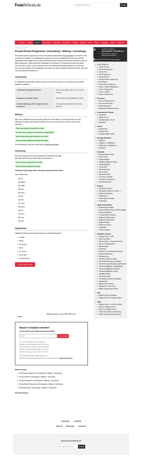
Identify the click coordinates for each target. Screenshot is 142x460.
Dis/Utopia (102, 249)
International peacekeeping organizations (112, 264)
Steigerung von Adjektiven (107, 145)
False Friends (103, 157)
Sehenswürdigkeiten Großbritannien (111, 266)
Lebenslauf (102, 227)
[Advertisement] (71, 24)
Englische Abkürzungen (107, 217)
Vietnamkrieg (103, 281)
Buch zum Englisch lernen (108, 309)
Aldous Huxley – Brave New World (110, 241)
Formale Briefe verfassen (107, 215)
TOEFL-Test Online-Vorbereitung (110, 312)
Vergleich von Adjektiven (107, 143)
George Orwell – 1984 (106, 236)
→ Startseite (77, 421)
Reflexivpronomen (105, 106)
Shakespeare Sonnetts (106, 198)
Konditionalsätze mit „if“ (107, 120)
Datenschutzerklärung (65, 358)
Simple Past (103, 72)
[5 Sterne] (30, 307)
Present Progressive (106, 69)
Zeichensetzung (104, 169)
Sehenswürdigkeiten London (108, 271)
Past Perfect (103, 82)
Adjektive (102, 140)
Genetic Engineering (105, 254)
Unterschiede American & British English (112, 210)
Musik (96, 42)
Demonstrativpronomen (107, 101)
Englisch (37, 42)
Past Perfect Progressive (107, 84)
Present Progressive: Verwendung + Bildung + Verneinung (39, 380)
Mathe (30, 42)
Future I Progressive (106, 89)
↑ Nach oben (65, 421)
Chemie (83, 42)
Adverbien (102, 148)
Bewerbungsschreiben (106, 207)
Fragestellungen (104, 159)
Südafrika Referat (105, 274)
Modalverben (103, 129)
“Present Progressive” (51, 144)
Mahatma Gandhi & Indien (107, 259)
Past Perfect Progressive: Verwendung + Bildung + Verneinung (40, 373)
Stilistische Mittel (104, 174)
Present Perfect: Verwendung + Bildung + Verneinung (37, 377)
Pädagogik (104, 42)
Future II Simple (104, 92)
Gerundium (102, 115)
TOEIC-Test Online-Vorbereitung (110, 314)
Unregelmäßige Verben (106, 134)
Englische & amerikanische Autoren (111, 251)
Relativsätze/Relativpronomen (109, 108)
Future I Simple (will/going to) (108, 87)
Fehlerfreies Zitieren (105, 188)
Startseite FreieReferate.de (17, 43)
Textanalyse (103, 201)
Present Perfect (68, 56)
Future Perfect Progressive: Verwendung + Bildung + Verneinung (41, 384)
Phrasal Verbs (103, 131)
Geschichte (66, 42)
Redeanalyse (103, 196)
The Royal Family (105, 276)
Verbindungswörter (105, 182)
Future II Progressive (106, 94)
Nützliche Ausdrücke (106, 193)
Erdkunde (56, 42)
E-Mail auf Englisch (105, 212)
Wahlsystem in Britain (106, 284)
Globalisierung (103, 256)
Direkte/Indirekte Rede (106, 154)
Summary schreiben (106, 177)
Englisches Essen (105, 225)
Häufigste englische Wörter (108, 162)
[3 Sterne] (30, 291)
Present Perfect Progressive (108, 79)
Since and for (103, 172)
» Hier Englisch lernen (25, 264)
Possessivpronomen (106, 103)
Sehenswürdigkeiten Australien (109, 269)
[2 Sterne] (61, 275)
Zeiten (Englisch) (103, 64)
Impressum (82, 426)
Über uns (59, 426)
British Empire (103, 246)
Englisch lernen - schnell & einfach (110, 304)
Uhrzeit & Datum (104, 230)
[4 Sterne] (61, 291)
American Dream (104, 239)
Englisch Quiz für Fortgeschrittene (110, 298)
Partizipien (102, 122)
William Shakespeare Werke (108, 289)
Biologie (75, 42)
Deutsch (22, 42)
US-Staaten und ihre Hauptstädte (110, 279)
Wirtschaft (120, 42)
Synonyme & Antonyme (107, 179)
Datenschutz (70, 426)
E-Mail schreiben (115, 59)
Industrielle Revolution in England (110, 261)
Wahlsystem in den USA (107, 286)
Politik (112, 42)
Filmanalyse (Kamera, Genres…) (110, 191)
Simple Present (104, 67)
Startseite (18, 48)
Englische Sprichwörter (106, 220)
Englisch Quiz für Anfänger (108, 295)
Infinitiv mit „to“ (104, 117)
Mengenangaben (104, 164)
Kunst (90, 42)
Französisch (47, 42)
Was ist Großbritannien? (107, 244)
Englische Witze (104, 222)
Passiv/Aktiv (103, 167)
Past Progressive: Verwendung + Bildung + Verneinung (37, 388)
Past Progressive (105, 74)
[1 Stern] (30, 275)
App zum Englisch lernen (107, 307)
